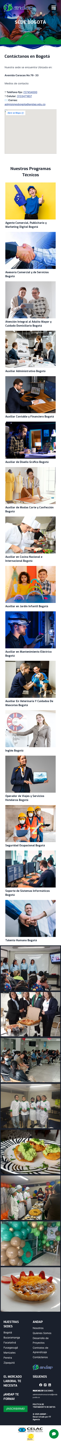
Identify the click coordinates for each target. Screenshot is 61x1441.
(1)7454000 (30, 92)
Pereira (8, 1357)
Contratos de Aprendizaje (40, 1350)
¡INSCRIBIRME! (15, 1408)
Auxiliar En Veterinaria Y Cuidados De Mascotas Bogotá (30, 679)
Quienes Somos (42, 1333)
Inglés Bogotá (30, 728)
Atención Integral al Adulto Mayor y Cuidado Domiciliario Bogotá (30, 299)
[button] (40, 1384)
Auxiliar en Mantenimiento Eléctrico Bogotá (30, 629)
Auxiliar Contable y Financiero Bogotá (30, 394)
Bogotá (8, 1332)
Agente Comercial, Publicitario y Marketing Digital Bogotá (30, 200)
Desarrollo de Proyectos (41, 1340)
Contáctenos (40, 1357)
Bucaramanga (12, 1337)
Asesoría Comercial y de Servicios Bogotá (30, 250)
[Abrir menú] (53, 7)
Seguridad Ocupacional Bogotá (30, 823)
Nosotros (38, 1328)
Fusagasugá (11, 1347)
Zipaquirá (9, 1362)
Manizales (10, 1352)
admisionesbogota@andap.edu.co (25, 104)
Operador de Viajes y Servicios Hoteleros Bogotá (30, 774)
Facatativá (10, 1342)
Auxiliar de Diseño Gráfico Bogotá (30, 439)
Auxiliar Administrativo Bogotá (30, 349)
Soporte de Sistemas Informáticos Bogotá (30, 868)
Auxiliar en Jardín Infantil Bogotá (30, 584)
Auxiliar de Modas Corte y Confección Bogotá (30, 485)
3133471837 (24, 96)
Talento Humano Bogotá (30, 918)
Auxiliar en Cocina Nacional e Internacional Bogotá (30, 534)
